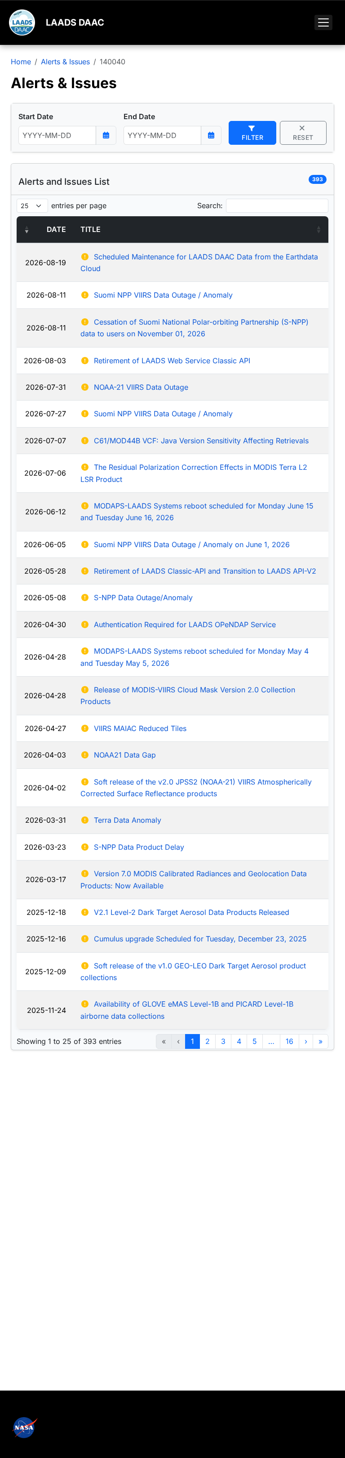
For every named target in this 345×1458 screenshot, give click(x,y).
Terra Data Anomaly (127, 820)
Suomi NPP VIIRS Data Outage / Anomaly (163, 294)
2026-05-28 (45, 570)
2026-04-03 (45, 754)
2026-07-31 (46, 387)
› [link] (306, 1041)
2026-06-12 (45, 511)
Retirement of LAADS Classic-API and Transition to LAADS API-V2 (205, 570)
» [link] (320, 1041)
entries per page (78, 205)
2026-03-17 (46, 879)
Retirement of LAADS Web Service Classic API (172, 360)
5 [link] (254, 1041)
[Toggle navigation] (323, 22)
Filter (252, 137)
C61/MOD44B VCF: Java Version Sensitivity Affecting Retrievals (201, 440)
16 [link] (289, 1041)
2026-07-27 (45, 413)
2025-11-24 (46, 1010)
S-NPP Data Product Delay (139, 847)
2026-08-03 (45, 360)
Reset (303, 137)
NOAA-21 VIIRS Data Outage (141, 387)
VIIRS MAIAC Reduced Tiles (140, 728)
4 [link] (239, 1041)
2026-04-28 (45, 656)
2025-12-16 (46, 938)
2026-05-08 (45, 597)
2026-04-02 (45, 787)
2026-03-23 (45, 847)
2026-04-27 (45, 728)
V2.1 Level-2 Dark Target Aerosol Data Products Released (191, 912)
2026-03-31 (45, 820)
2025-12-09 (45, 971)
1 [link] (192, 1041)
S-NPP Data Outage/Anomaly (143, 597)
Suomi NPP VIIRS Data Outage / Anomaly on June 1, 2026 (192, 544)
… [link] (271, 1041)
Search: (210, 205)
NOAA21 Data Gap (125, 754)
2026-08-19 (45, 262)
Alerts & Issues (65, 61)
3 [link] (223, 1041)
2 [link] (207, 1041)
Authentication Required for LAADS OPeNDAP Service (185, 624)
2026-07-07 (45, 440)
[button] (26, 229)
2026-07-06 (45, 472)
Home (21, 61)
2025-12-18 (46, 912)
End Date (139, 116)
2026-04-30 (45, 624)
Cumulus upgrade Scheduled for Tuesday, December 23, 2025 (200, 938)
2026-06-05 (45, 544)
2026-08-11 (46, 294)
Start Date (35, 116)
